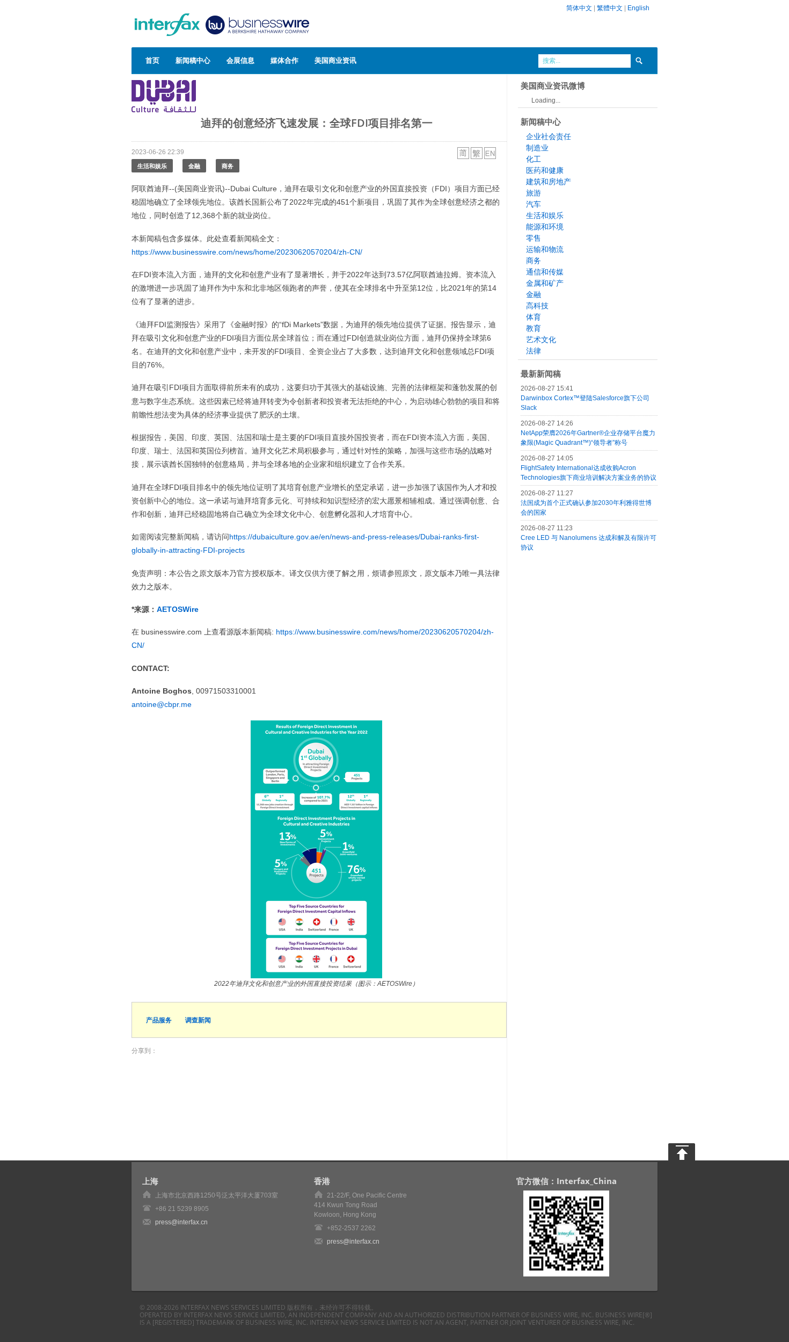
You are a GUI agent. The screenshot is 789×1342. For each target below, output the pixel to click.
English (638, 8)
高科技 (537, 305)
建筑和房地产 (548, 181)
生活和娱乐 (152, 166)
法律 (533, 351)
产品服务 (159, 1019)
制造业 (537, 147)
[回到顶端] (681, 1151)
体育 (533, 317)
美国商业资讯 (335, 60)
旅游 (533, 193)
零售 (533, 238)
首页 (152, 60)
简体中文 (579, 8)
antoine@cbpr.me (162, 704)
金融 (194, 166)
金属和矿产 (545, 283)
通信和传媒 (545, 272)
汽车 (533, 204)
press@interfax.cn (181, 1222)
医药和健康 (545, 170)
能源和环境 (545, 226)
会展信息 (240, 60)
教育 (533, 328)
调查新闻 (198, 1019)
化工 (533, 159)
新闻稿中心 (193, 60)
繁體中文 (610, 8)
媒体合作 (284, 60)
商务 (227, 166)
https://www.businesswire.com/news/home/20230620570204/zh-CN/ (247, 252)
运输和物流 (545, 249)
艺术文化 (541, 339)
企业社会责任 (548, 136)
